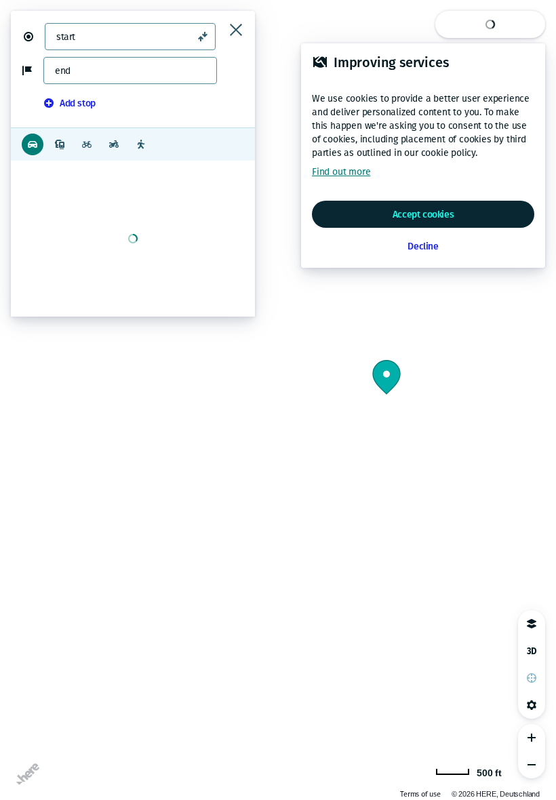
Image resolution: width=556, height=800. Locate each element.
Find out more (341, 172)
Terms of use (420, 794)
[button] (34, 36)
